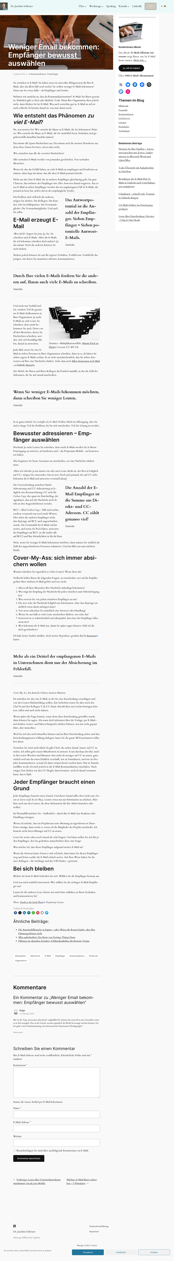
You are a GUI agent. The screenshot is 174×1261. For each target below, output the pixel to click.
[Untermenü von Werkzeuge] (102, 6)
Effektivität (123, 106)
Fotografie (123, 110)
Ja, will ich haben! (131, 68)
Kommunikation (38, 74)
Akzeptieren (88, 1252)
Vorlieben (154, 1252)
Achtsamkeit (20, 955)
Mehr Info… (140, 60)
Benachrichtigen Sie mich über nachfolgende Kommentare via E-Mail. (52, 1150)
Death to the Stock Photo (31, 902)
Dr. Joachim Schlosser (22, 6)
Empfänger (60, 955)
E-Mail (48, 955)
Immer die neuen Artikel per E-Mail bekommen (38, 1102)
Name (17, 1108)
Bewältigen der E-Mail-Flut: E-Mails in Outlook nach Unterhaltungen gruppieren (137, 182)
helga (22, 1010)
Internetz (91, 635)
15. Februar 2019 (27, 1013)
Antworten (18, 1032)
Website (17, 1136)
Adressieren (35, 955)
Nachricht (93, 955)
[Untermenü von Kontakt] (128, 6)
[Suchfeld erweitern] (150, 6)
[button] (15, 912)
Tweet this (69, 244)
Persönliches (124, 126)
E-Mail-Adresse (22, 1122)
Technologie (52, 74)
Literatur (122, 122)
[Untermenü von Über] (85, 6)
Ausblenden (121, 1252)
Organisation (20, 960)
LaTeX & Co (124, 118)
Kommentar (20, 1065)
